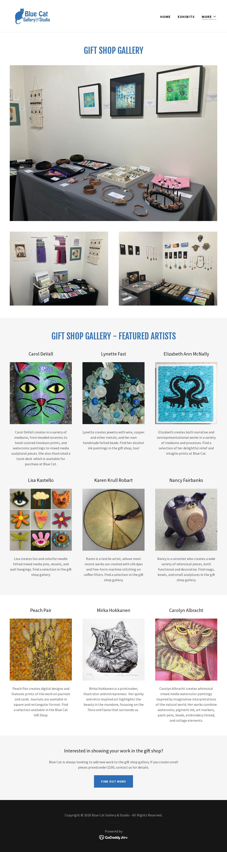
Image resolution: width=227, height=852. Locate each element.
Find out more (113, 781)
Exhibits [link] (186, 16)
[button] (209, 16)
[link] (32, 15)
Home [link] (165, 16)
